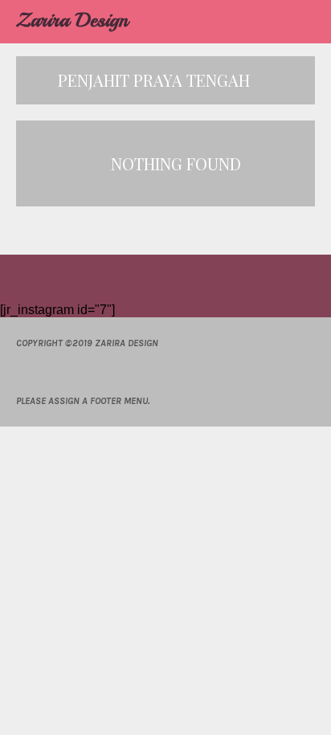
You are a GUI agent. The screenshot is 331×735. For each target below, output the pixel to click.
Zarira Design (72, 20)
